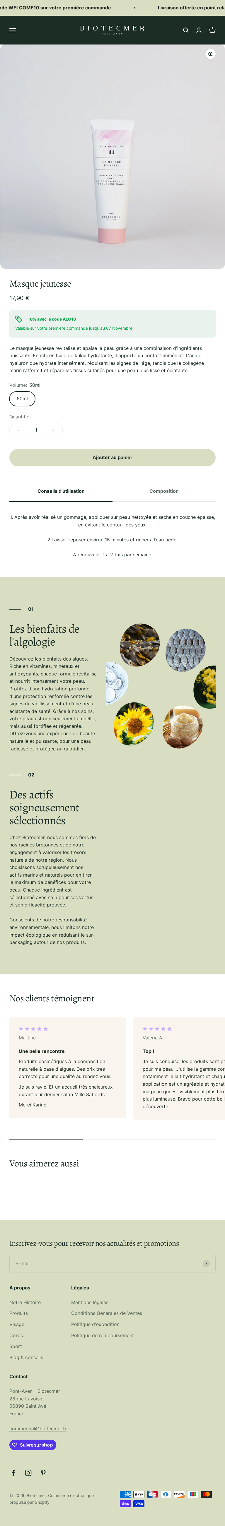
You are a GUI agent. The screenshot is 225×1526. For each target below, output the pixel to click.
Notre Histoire (25, 1302)
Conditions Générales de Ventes (106, 1313)
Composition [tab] (164, 491)
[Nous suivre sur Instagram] (28, 1473)
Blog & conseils (26, 1357)
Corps (16, 1335)
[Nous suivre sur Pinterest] (43, 1473)
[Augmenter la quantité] (53, 430)
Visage (16, 1324)
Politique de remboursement (102, 1335)
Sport (15, 1346)
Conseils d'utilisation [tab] (61, 491)
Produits (18, 1313)
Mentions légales (89, 1302)
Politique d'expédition (95, 1324)
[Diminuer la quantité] (18, 430)
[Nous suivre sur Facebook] (13, 1473)
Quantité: (19, 417)
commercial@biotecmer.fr (38, 1428)
